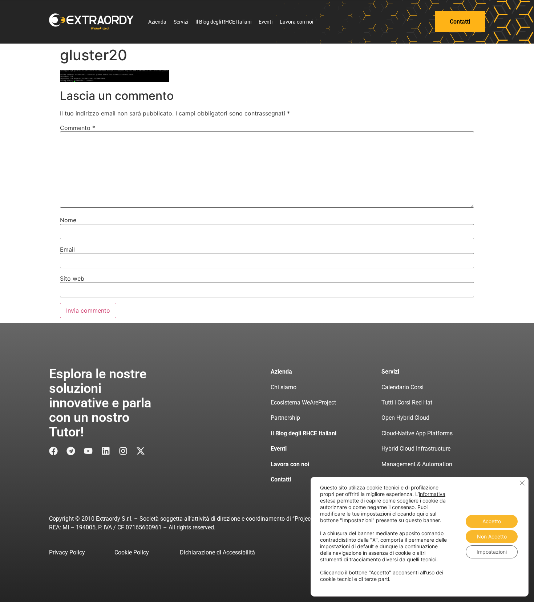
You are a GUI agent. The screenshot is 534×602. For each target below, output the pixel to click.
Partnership (285, 417)
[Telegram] (70, 451)
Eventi (265, 22)
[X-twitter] (140, 451)
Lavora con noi (296, 22)
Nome (68, 220)
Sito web (72, 278)
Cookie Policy (131, 552)
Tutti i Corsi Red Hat (406, 402)
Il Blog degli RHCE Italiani (223, 22)
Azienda (157, 22)
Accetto (491, 521)
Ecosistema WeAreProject (303, 402)
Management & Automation (416, 464)
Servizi (181, 22)
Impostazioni (492, 552)
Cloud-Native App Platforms (417, 433)
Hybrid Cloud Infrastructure (415, 448)
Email (67, 249)
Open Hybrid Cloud (405, 417)
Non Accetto (492, 536)
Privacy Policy (67, 552)
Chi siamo (283, 387)
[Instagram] (123, 451)
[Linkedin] (105, 451)
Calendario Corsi (402, 387)
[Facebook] (53, 451)
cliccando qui (408, 514)
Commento (77, 128)
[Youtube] (88, 451)
